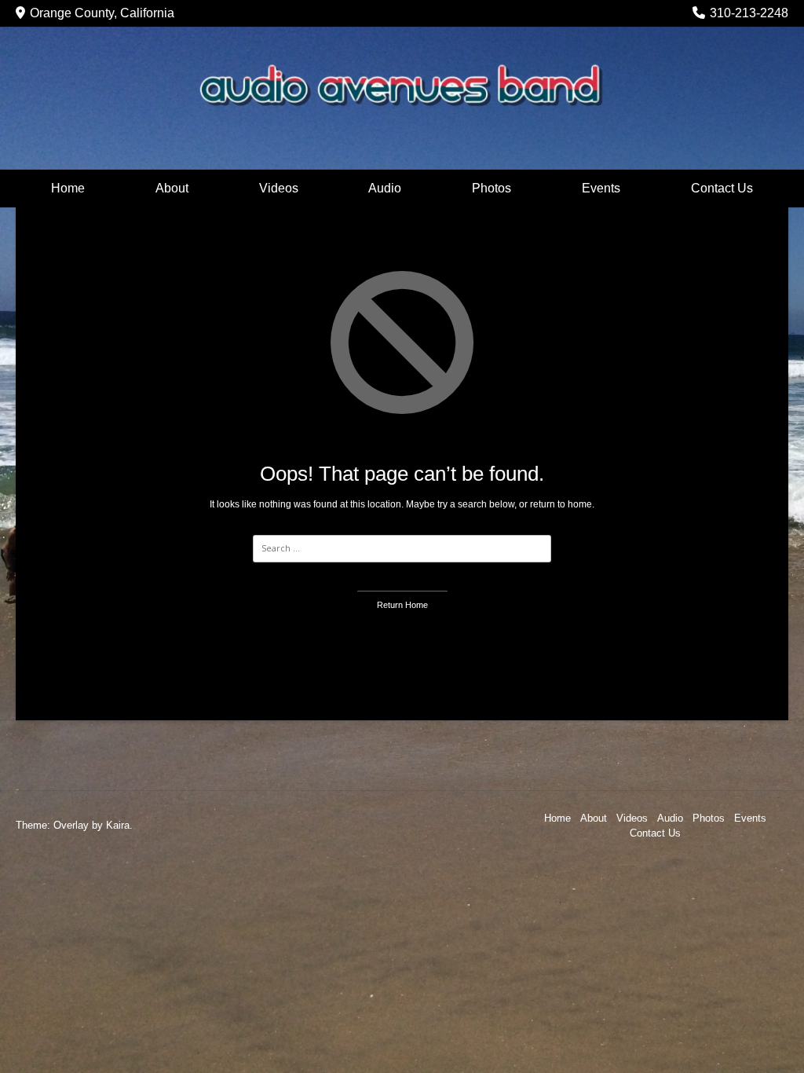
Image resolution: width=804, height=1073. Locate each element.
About (171, 188)
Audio (384, 188)
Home (68, 188)
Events (601, 188)
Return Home (402, 605)
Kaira (118, 825)
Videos (278, 188)
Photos (491, 188)
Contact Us (722, 188)
